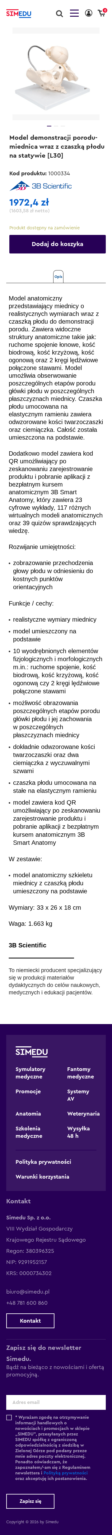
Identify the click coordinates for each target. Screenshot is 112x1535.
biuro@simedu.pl (27, 1292)
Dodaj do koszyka (57, 244)
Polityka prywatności (43, 1162)
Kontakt (30, 1321)
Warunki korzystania (42, 1177)
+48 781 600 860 (27, 1303)
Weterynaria (83, 1113)
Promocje (28, 1091)
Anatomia (28, 1113)
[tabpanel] (56, 74)
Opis (58, 277)
